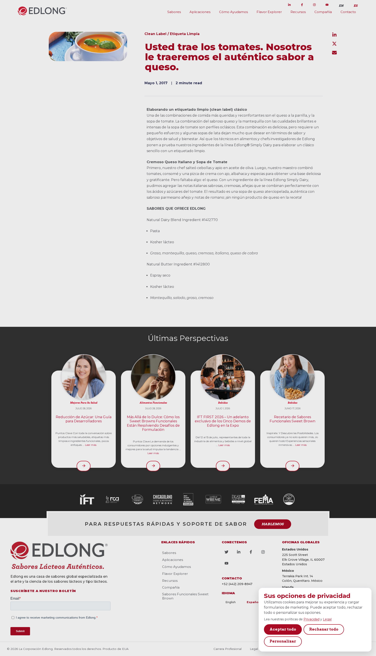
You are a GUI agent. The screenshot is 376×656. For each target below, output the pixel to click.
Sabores (174, 12)
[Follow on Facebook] (302, 5)
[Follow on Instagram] (314, 5)
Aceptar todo (283, 629)
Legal (327, 619)
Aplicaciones (200, 12)
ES (356, 5)
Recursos (298, 12)
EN (341, 5)
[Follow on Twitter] (277, 5)
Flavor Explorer (269, 12)
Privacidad (311, 619)
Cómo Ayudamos (233, 12)
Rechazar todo (323, 629)
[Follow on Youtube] (327, 5)
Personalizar (283, 641)
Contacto (348, 12)
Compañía (323, 12)
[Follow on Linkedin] (289, 5)
